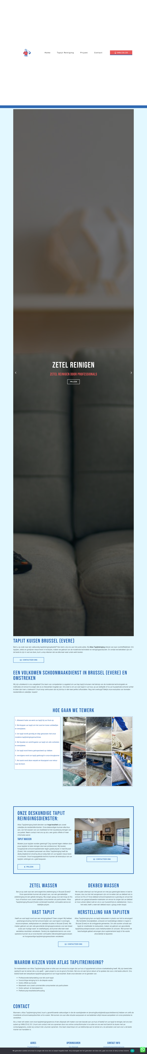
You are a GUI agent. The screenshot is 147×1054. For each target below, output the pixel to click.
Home (47, 53)
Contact (98, 53)
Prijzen (84, 53)
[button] (15, 372)
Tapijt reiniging (65, 53)
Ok (132, 1051)
